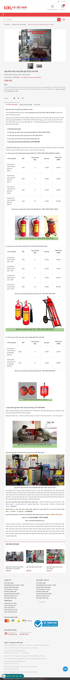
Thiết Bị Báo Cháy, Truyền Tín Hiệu (14, 585)
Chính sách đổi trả (9, 607)
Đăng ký (56, 9)
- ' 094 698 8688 (24, 653)
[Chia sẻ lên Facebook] (14, 98)
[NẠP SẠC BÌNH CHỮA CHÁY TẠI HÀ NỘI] (55, 556)
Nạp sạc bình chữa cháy (34, 567)
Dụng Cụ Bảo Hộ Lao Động (12, 593)
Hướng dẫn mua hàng (10, 603)
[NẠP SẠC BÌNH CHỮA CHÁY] (35, 556)
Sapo (44, 678)
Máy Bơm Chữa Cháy (10, 591)
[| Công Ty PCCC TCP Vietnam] (24, 8)
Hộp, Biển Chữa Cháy (10, 598)
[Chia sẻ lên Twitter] (18, 98)
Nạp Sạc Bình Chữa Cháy (11, 587)
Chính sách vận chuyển (10, 609)
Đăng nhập (50, 9)
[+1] (23, 98)
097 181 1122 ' (15, 653)
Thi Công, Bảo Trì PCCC (11, 589)
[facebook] (61, 1)
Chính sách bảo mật (10, 605)
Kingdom (29, 511)
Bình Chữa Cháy (9, 583)
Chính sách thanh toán (10, 612)
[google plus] (64, 1)
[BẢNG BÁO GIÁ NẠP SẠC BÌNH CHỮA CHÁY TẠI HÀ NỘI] (14, 556)
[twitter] (58, 1)
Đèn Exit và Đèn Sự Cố (10, 595)
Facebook (42, 602)
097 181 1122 (13, 634)
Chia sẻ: (6, 98)
